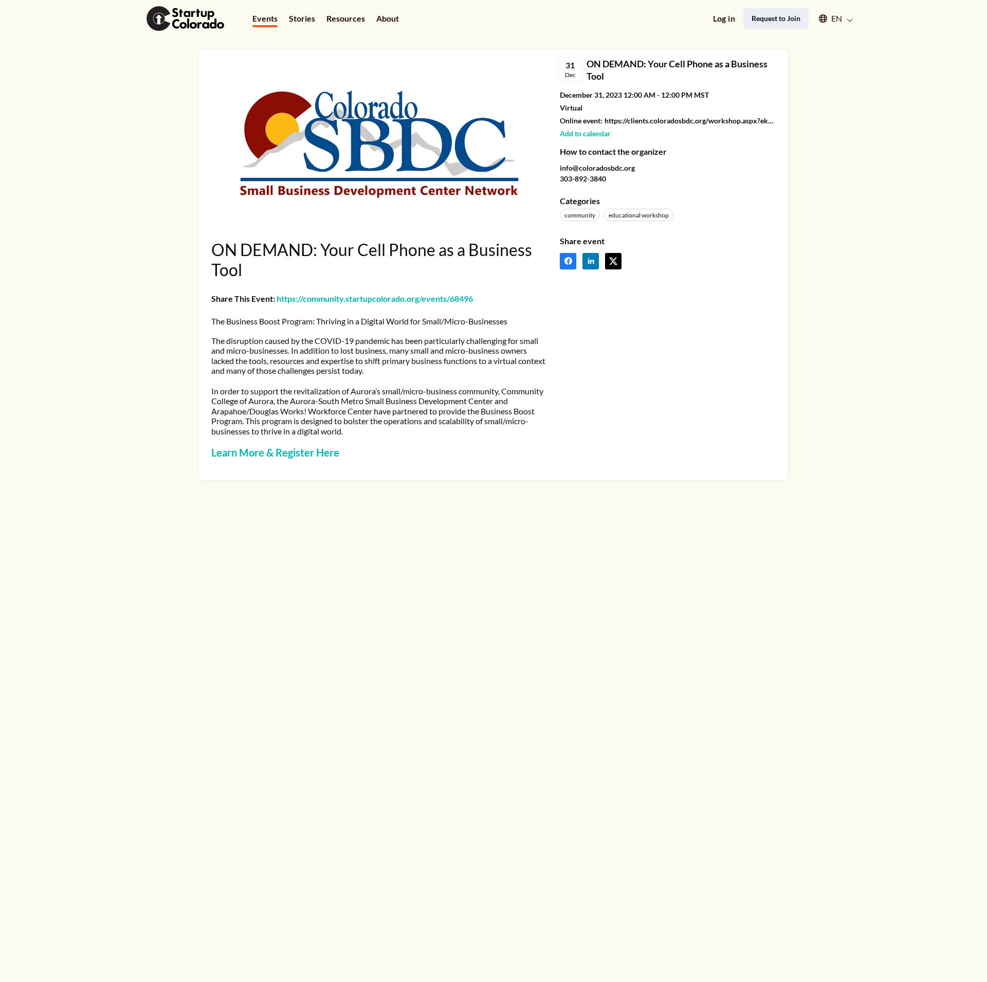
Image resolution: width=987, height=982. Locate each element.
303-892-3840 (583, 178)
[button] (831, 18)
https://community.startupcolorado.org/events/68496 (375, 298)
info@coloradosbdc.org (597, 167)
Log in (724, 18)
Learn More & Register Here (275, 452)
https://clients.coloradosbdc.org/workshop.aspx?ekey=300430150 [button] (690, 120)
